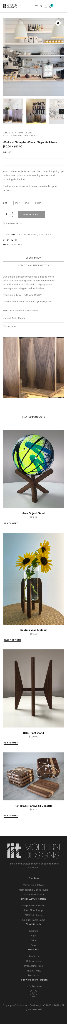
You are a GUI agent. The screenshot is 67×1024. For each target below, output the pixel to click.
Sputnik (33, 930)
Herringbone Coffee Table (33, 889)
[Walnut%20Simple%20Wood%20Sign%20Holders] (4, 240)
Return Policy (33, 961)
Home (5, 132)
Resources (34, 975)
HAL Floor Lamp (33, 910)
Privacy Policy (33, 970)
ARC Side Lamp (33, 915)
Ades (33, 940)
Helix (33, 935)
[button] (58, 23)
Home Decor (23, 234)
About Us (33, 956)
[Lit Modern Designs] (10, 6)
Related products (33, 417)
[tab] (33, 258)
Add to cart (31, 214)
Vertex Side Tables (33, 884)
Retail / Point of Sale (22, 132)
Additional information (33, 265)
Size (5, 203)
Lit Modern (16, 244)
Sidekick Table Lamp (33, 919)
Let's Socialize (34, 986)
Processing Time (33, 965)
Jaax (33, 945)
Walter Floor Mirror (33, 894)
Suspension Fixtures (33, 905)
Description (33, 257)
